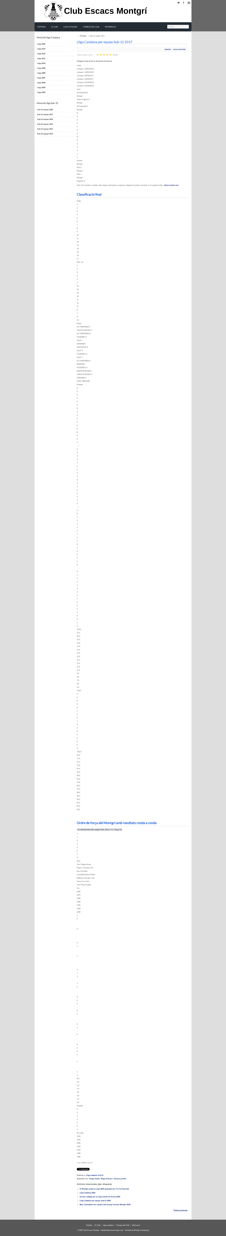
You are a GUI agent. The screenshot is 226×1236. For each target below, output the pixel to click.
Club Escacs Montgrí (105, 12)
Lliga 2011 (41, 58)
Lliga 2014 (41, 49)
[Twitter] (178, 2)
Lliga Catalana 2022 (87, 1193)
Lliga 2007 (41, 78)
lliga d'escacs (107, 1179)
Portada (41, 27)
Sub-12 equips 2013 (45, 129)
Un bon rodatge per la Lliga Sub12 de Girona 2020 (100, 1197)
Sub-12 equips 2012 (45, 134)
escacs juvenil (120, 1179)
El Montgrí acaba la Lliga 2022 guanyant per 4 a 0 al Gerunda (104, 1189)
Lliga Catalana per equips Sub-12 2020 (95, 1201)
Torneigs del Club (91, 27)
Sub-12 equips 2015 (45, 124)
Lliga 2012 (41, 54)
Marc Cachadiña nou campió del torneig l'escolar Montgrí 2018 (105, 1205)
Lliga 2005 (41, 88)
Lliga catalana (70, 27)
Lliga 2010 (41, 63)
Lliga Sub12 (95, 1179)
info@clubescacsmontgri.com (112, 1230)
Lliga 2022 (41, 44)
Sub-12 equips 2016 (45, 119)
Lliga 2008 (41, 73)
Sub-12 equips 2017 (45, 114)
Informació (110, 27)
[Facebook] (183, 2)
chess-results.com (171, 185)
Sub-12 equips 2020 (45, 110)
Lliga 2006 (41, 83)
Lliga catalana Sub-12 (94, 1175)
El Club (54, 27)
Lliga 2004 (41, 92)
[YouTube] (188, 2)
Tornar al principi (180, 1210)
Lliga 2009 (41, 68)
